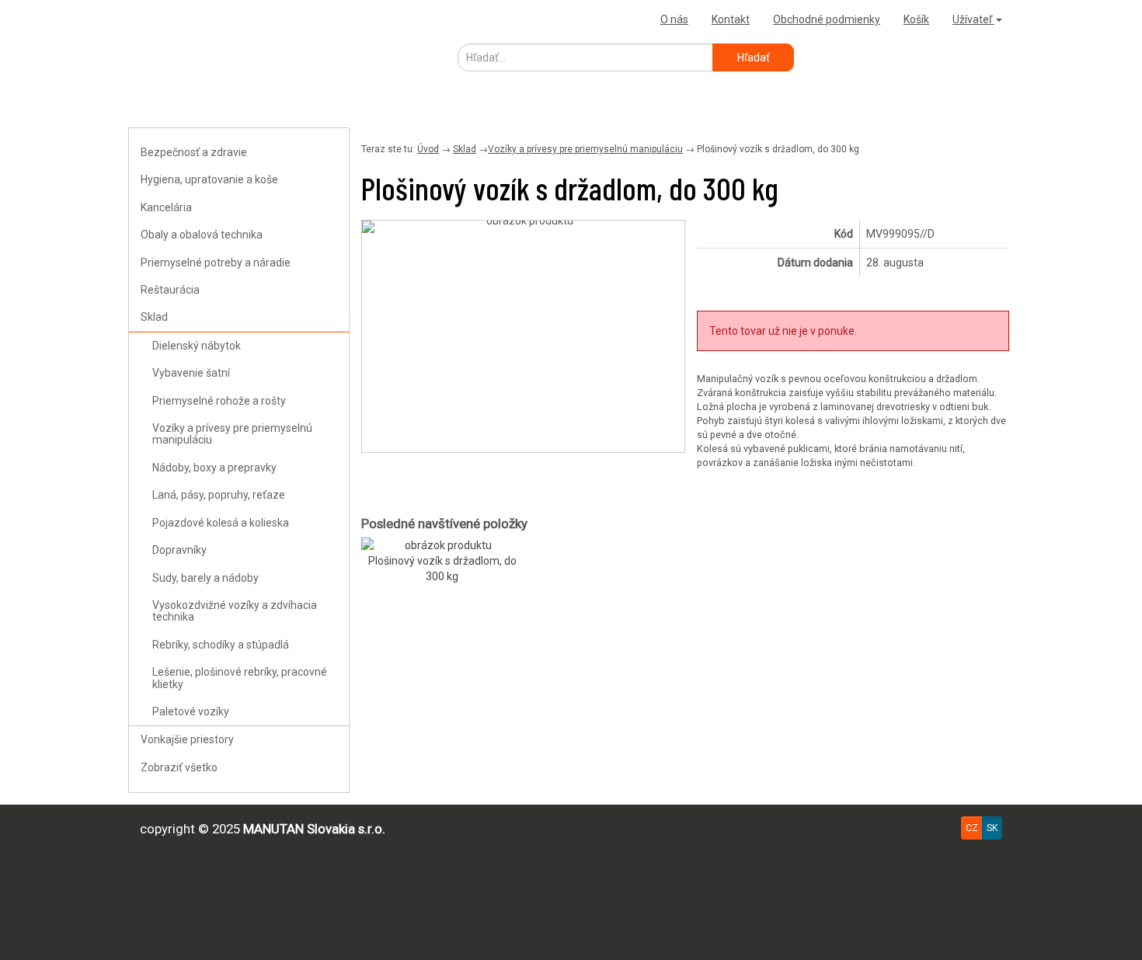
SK (992, 828)
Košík (916, 19)
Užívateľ (973, 19)
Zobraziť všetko (179, 767)
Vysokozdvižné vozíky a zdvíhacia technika (234, 611)
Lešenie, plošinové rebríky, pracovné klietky (239, 678)
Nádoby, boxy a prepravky (214, 467)
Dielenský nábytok (196, 345)
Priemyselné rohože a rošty (219, 401)
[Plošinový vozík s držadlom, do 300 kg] (523, 227)
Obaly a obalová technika (202, 234)
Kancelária (166, 207)
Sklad (154, 317)
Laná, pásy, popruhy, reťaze (218, 495)
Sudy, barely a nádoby (205, 578)
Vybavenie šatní (191, 373)
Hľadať (753, 57)
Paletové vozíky (190, 711)
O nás (674, 19)
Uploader (155, 19)
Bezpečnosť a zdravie (194, 152)
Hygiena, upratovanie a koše (209, 179)
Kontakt (731, 19)
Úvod (428, 149)
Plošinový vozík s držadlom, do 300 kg (442, 569)
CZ (972, 828)
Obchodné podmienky (826, 19)
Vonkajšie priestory (187, 739)
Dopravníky (179, 550)
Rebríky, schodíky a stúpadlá (220, 644)
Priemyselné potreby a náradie (216, 262)
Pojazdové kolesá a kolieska (220, 523)
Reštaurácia (170, 289)
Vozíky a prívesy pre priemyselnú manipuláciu (232, 434)
